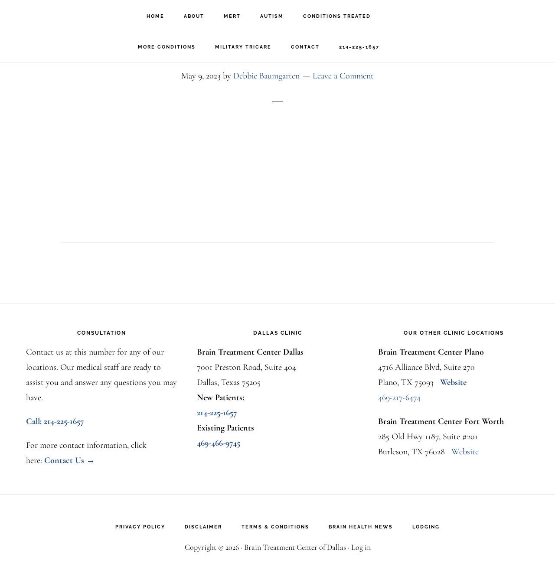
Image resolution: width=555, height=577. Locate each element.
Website (453, 382)
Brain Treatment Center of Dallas (56, 15)
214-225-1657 (217, 412)
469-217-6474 (399, 397)
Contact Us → (69, 460)
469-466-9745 (218, 443)
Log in (361, 547)
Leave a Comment (343, 76)
